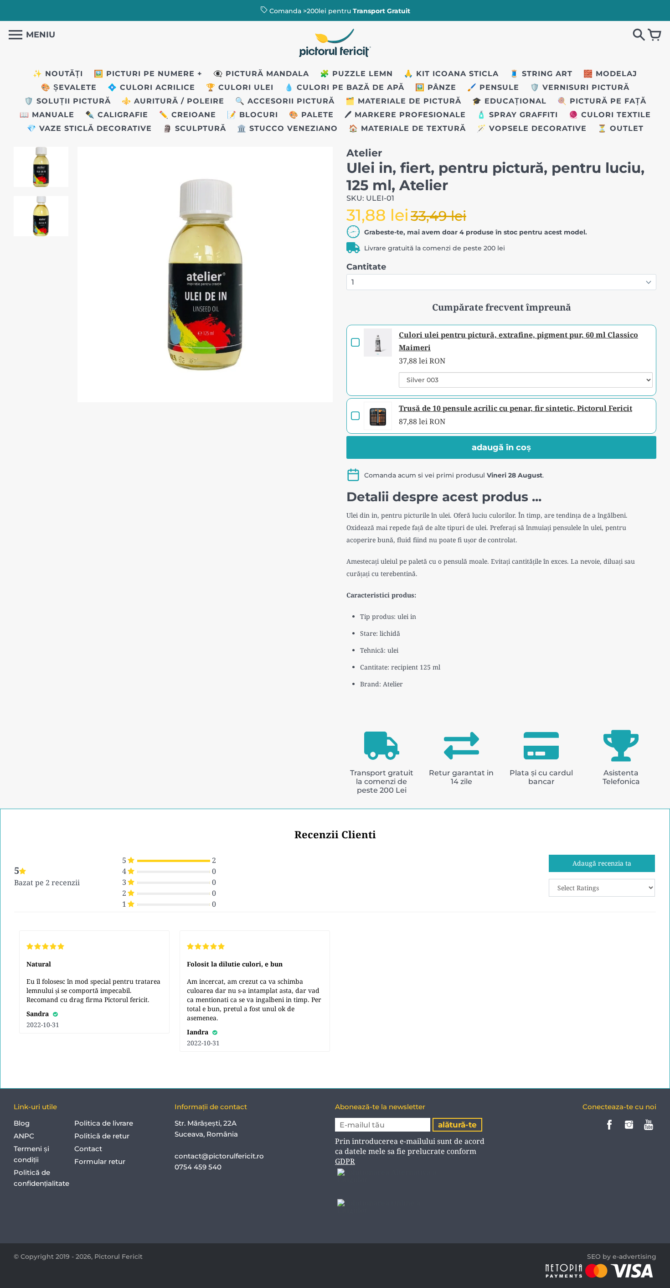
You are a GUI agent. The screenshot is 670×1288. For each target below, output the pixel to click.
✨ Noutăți (58, 73)
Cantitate (366, 267)
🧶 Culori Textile (610, 114)
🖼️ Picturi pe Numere (144, 73)
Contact (88, 1148)
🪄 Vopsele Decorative (532, 128)
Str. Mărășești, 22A (206, 1123)
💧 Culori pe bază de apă (344, 87)
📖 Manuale (47, 114)
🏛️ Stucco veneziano (287, 128)
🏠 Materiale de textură (407, 128)
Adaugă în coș (501, 447)
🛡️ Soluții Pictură (67, 101)
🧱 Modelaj (610, 73)
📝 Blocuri (252, 114)
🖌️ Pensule (493, 87)
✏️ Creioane (187, 114)
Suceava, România (206, 1134)
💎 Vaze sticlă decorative (89, 128)
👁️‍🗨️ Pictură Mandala (261, 73)
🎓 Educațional (509, 101)
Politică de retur (101, 1136)
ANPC (24, 1136)
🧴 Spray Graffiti (517, 114)
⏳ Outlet (621, 128)
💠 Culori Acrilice (151, 87)
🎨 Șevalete (69, 87)
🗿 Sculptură (194, 128)
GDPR (345, 1161)
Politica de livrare (103, 1123)
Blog (22, 1123)
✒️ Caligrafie (116, 114)
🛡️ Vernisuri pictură (579, 87)
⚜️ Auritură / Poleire (173, 101)
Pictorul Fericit (118, 1256)
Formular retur (99, 1161)
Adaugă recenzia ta (601, 863)
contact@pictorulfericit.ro (219, 1156)
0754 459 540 (199, 1167)
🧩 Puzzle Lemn (356, 73)
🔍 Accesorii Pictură (285, 101)
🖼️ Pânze (435, 87)
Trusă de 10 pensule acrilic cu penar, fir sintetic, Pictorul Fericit (515, 408)
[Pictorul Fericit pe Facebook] (609, 1131)
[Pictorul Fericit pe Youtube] (648, 1131)
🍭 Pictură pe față (601, 101)
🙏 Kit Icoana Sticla (451, 73)
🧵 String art (541, 73)
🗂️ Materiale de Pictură (403, 101)
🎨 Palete (311, 114)
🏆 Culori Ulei (239, 87)
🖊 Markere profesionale (405, 114)
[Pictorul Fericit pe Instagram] (629, 1131)
